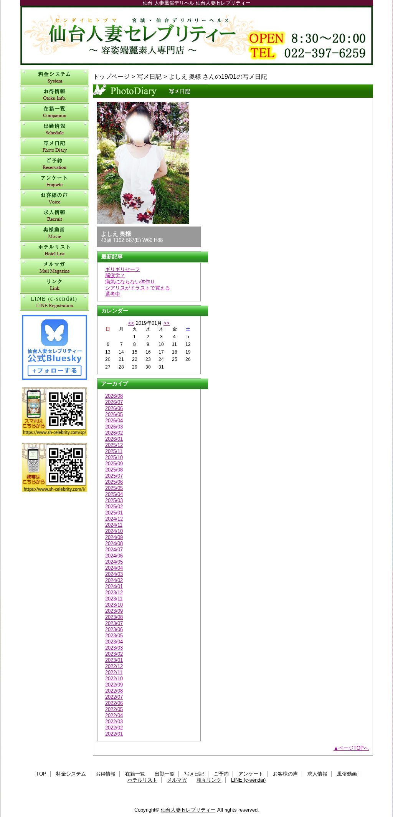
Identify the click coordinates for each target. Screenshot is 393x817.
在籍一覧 (54, 112)
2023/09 (114, 611)
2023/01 (114, 660)
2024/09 (114, 537)
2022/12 (114, 666)
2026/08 (114, 396)
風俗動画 (54, 233)
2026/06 (114, 408)
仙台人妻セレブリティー (196, 35)
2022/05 (114, 709)
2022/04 (114, 715)
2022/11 (113, 672)
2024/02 (114, 580)
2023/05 (114, 635)
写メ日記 (54, 146)
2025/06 (114, 482)
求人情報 (54, 216)
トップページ (111, 76)
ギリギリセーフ (122, 269)
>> (166, 323)
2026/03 (114, 427)
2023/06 (114, 629)
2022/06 (114, 703)
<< (131, 323)
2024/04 (114, 568)
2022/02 (114, 728)
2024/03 (114, 574)
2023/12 (114, 592)
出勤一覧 (54, 129)
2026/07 (114, 402)
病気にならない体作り (130, 281)
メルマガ (54, 267)
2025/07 (114, 476)
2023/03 (114, 648)
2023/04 (114, 642)
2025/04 (114, 494)
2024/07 (114, 549)
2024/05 (114, 562)
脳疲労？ (115, 275)
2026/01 (114, 439)
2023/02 (114, 654)
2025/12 (114, 445)
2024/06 (114, 556)
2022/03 (114, 721)
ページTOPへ (354, 748)
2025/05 (114, 488)
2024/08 (114, 543)
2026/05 (114, 414)
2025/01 (114, 513)
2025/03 (114, 500)
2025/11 (113, 451)
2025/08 (114, 470)
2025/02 (114, 506)
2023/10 (114, 605)
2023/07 (114, 623)
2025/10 (114, 457)
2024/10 (114, 531)
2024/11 (113, 525)
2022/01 (114, 734)
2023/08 (114, 617)
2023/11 (113, 599)
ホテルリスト (54, 250)
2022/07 (114, 697)
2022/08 (114, 691)
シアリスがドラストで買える (137, 288)
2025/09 (114, 463)
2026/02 (114, 433)
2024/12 (114, 519)
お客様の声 (54, 198)
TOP (41, 774)
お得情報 (54, 95)
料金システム (54, 77)
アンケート (54, 181)
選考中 (112, 294)
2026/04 (114, 420)
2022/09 (114, 685)
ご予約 (54, 164)
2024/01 (114, 586)
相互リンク (54, 285)
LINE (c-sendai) (54, 302)
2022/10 (114, 678)
